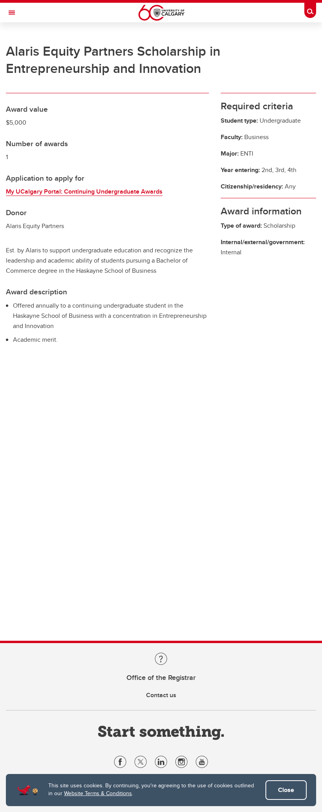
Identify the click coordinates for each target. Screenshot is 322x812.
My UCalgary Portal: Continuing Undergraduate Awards (84, 191)
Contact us (161, 695)
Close (286, 789)
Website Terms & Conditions (98, 793)
